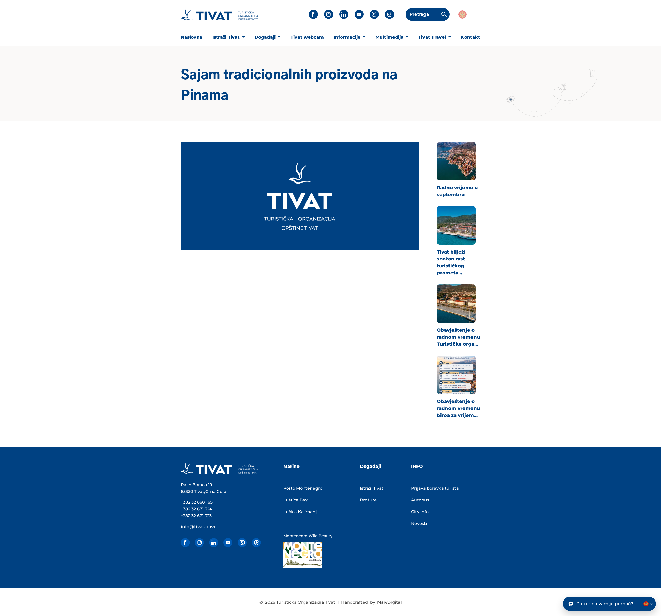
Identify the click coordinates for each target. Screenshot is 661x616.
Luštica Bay (295, 499)
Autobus (420, 499)
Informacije (348, 37)
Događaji (266, 37)
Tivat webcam (307, 37)
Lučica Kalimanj (300, 511)
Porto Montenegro (302, 488)
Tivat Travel (432, 37)
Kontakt (470, 37)
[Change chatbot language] (648, 604)
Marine (291, 466)
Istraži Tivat (226, 37)
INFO (417, 466)
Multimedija (390, 37)
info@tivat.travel (199, 526)
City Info (420, 511)
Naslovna (191, 37)
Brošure (368, 499)
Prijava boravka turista (435, 488)
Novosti (419, 523)
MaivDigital (389, 602)
